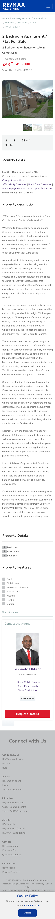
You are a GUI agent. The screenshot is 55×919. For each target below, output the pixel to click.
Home (5, 18)
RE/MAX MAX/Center (13, 828)
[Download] (11, 723)
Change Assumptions (13, 180)
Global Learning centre (14, 806)
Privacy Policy (37, 883)
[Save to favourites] (5, 723)
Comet (33, 22)
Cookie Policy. (31, 905)
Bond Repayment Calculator (17, 188)
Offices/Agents (10, 846)
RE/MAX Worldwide (13, 759)
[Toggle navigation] (48, 6)
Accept (27, 913)
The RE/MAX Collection (14, 811)
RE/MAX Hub (9, 824)
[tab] (27, 613)
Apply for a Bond (43, 188)
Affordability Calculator (14, 184)
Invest (5, 785)
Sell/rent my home (12, 789)
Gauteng (9, 22)
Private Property (11, 872)
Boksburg (22, 22)
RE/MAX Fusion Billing (14, 832)
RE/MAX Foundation (13, 802)
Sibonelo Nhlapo (27, 669)
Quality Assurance (11, 854)
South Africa (40, 18)
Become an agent (11, 780)
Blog (4, 767)
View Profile (27, 698)
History (6, 763)
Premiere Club (9, 850)
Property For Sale (21, 18)
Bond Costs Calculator (39, 184)
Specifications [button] (10, 612)
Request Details (27, 714)
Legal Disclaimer (21, 883)
